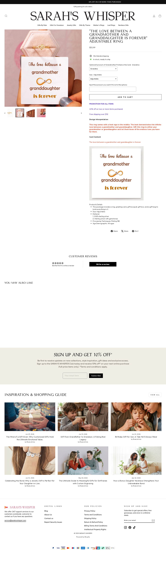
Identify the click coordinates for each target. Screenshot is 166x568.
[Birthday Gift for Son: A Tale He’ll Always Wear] (136, 416)
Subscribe (96, 376)
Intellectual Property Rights (95, 529)
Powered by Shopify (83, 537)
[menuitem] (42, 25)
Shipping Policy (90, 518)
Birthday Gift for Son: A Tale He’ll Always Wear (136, 437)
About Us (48, 515)
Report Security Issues (53, 522)
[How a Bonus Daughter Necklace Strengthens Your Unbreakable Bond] (136, 460)
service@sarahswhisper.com (15, 520)
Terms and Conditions (93, 515)
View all (155, 395)
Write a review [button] (103, 264)
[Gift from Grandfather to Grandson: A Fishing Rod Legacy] (83, 416)
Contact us (48, 518)
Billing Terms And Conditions (95, 526)
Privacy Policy (89, 511)
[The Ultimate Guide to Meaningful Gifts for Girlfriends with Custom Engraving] (83, 460)
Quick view (23, 325)
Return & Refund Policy (93, 522)
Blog (46, 511)
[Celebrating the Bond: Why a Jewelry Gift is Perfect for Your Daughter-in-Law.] (30, 460)
